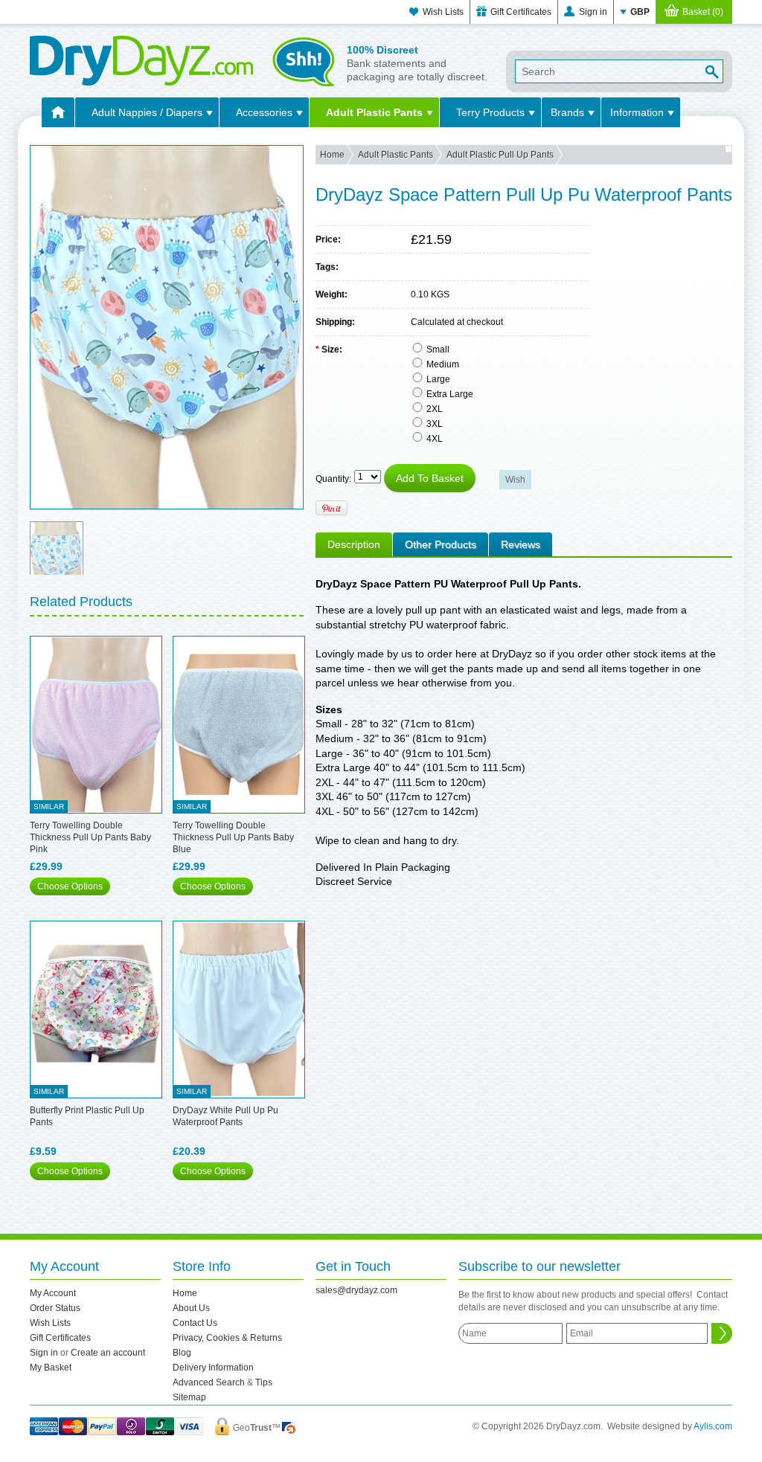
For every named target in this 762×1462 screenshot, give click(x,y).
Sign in (593, 12)
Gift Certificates (520, 12)
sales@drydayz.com (356, 1290)
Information (637, 112)
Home (332, 154)
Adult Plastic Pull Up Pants (500, 154)
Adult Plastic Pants (374, 112)
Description (353, 544)
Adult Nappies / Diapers (147, 112)
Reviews (520, 544)
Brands (567, 112)
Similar (48, 806)
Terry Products (490, 112)
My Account (53, 1293)
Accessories (264, 112)
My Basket (50, 1367)
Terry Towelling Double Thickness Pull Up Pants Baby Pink (90, 837)
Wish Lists (443, 12)
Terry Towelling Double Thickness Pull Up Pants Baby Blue (233, 837)
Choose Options (70, 886)
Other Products (440, 544)
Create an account (108, 1352)
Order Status (55, 1308)
